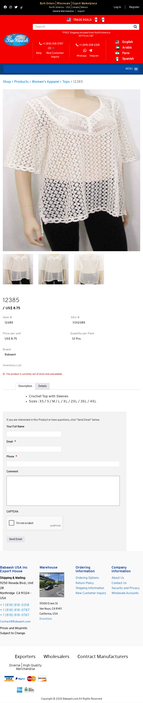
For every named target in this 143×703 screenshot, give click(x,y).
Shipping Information (90, 588)
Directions (45, 619)
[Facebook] (5, 8)
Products (21, 82)
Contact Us (119, 583)
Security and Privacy (126, 588)
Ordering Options (87, 578)
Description (25, 386)
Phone (12, 456)
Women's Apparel (45, 82)
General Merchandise (63, 11)
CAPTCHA (12, 511)
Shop (7, 82)
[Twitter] (16, 8)
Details (42, 386)
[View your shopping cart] (53, 48)
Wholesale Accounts (125, 593)
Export (81, 11)
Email (11, 441)
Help (39, 53)
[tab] (25, 386)
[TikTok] (21, 7)
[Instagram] (10, 8)
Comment (12, 471)
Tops (66, 82)
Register (134, 7)
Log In (117, 7)
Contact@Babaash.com (15, 621)
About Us (118, 578)
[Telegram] (90, 51)
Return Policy (85, 583)
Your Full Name (15, 426)
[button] (129, 69)
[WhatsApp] (85, 51)
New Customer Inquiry (55, 55)
